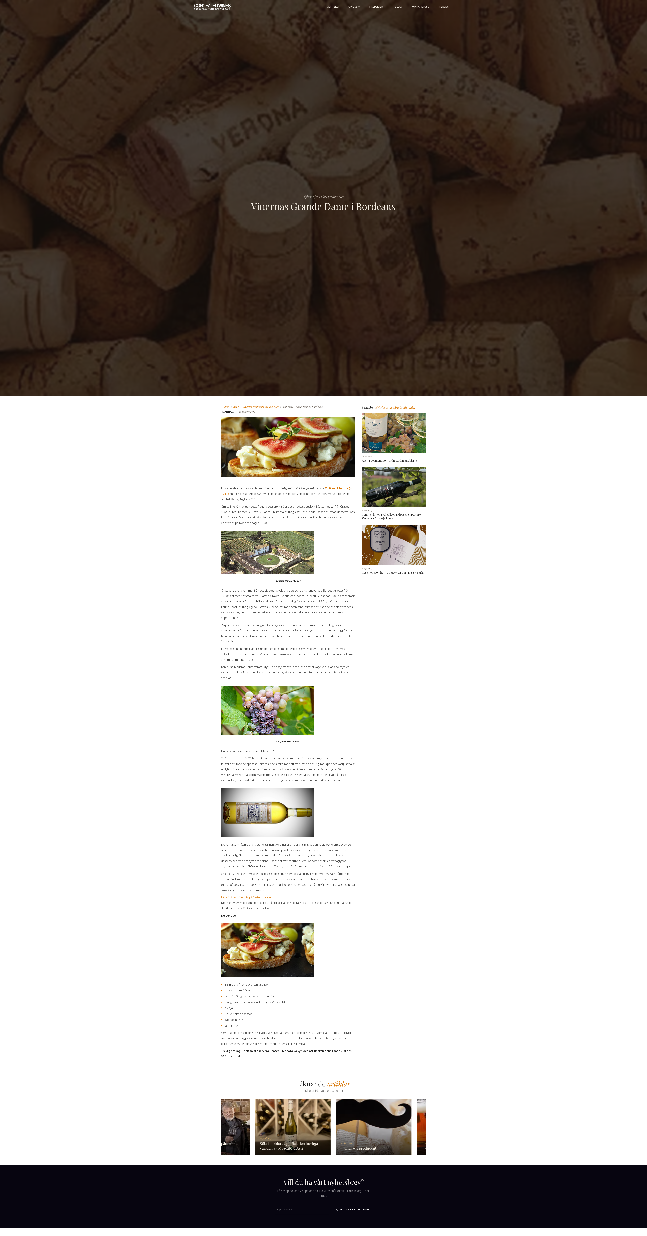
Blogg (399, 6)
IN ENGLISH (444, 6)
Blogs (236, 407)
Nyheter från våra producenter (261, 407)
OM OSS (352, 6)
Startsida (332, 6)
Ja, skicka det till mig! (351, 1209)
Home (225, 407)
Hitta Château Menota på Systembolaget (246, 897)
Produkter (376, 6)
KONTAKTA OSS (420, 6)
